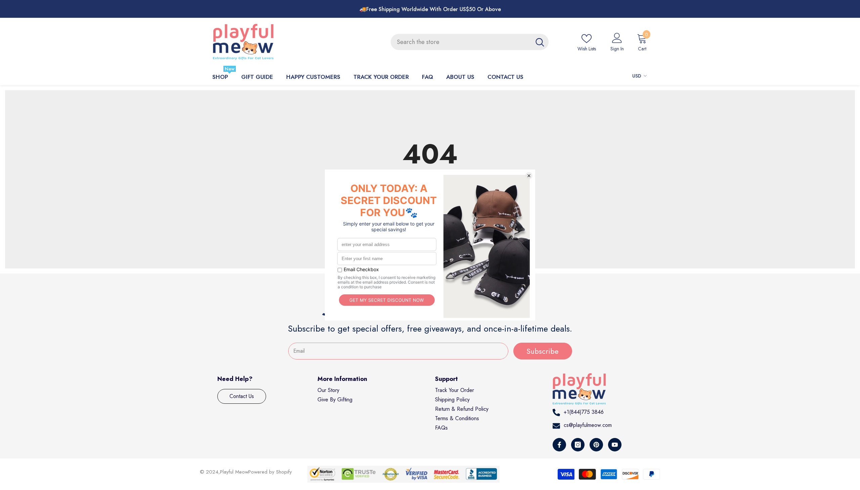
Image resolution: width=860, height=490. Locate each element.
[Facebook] (559, 444)
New (229, 68)
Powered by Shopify (270, 472)
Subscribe (542, 351)
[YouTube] (614, 444)
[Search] (470, 42)
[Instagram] (578, 444)
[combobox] (461, 42)
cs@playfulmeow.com (588, 425)
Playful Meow (234, 472)
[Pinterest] (596, 444)
